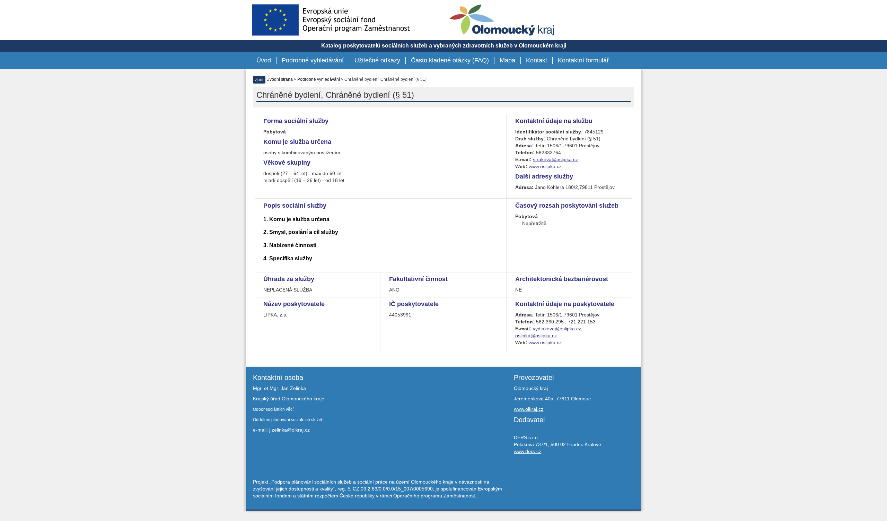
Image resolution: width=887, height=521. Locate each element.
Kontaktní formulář (583, 60)
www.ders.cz (527, 451)
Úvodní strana (279, 79)
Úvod (263, 60)
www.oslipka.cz (545, 166)
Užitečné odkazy (377, 60)
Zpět (259, 79)
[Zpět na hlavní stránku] (502, 19)
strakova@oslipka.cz (555, 159)
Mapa (507, 60)
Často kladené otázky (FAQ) (450, 60)
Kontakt (536, 60)
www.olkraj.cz (528, 409)
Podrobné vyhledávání (313, 60)
